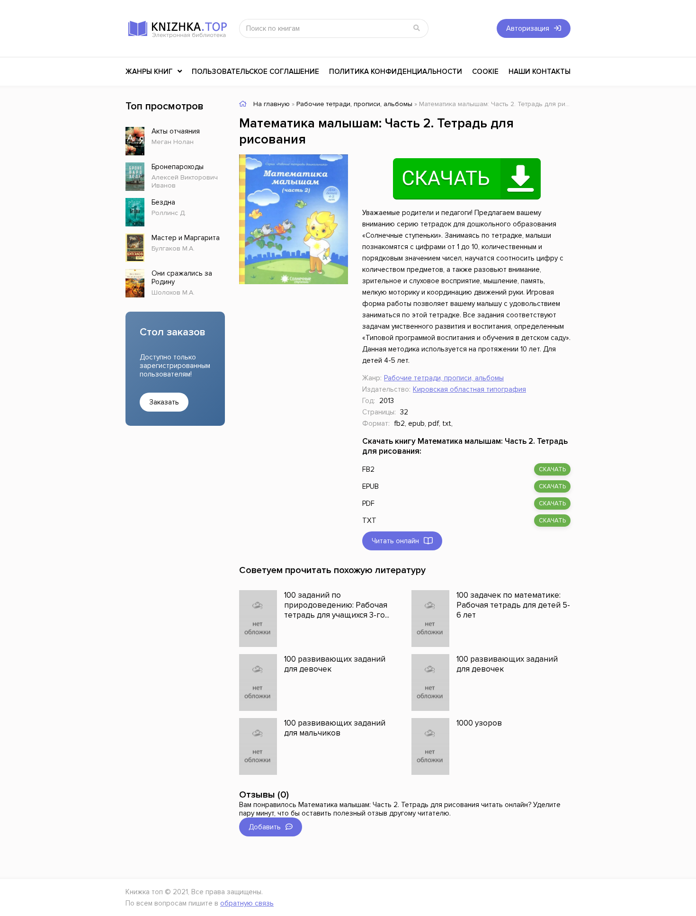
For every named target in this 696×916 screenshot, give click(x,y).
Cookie (485, 71)
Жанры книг (149, 71)
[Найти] (416, 28)
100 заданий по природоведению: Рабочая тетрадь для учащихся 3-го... (336, 605)
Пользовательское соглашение (255, 71)
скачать (552, 469)
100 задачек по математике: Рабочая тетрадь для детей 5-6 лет (513, 605)
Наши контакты (540, 71)
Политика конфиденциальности (395, 71)
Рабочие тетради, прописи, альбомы (444, 378)
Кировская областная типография (469, 389)
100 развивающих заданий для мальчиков (334, 728)
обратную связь (247, 903)
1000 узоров (479, 723)
